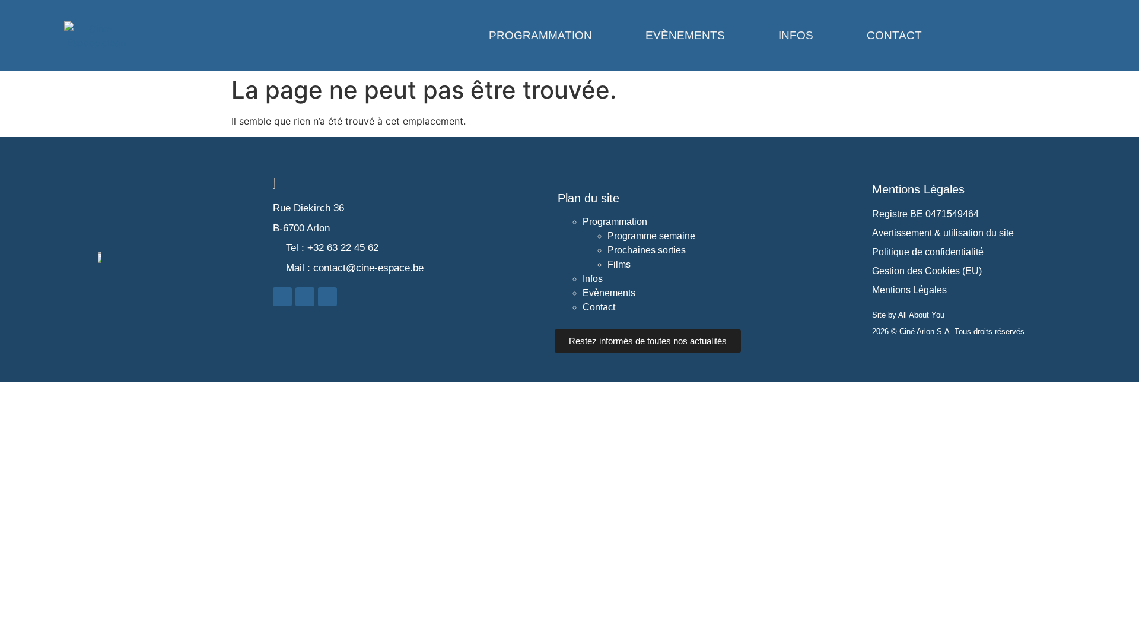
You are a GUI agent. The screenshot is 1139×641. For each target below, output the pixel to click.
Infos (795, 35)
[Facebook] (1063, 35)
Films (619, 264)
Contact (894, 35)
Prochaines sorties (646, 250)
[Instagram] (1087, 35)
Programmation (540, 35)
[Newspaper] (1112, 35)
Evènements (685, 35)
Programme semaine (651, 236)
